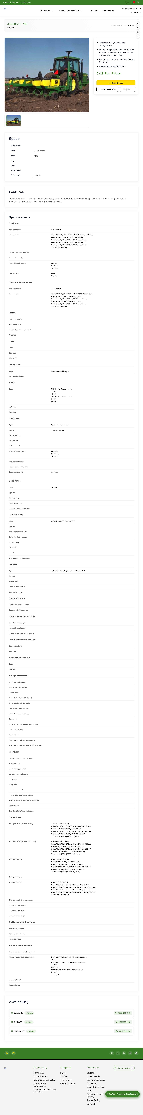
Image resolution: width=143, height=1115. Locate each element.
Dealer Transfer (68, 1083)
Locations (93, 10)
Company (107, 10)
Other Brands (93, 1076)
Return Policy (93, 1100)
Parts (62, 1073)
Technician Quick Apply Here (18, 2)
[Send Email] (13, 1053)
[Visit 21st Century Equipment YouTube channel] (111, 1053)
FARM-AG (119, 25)
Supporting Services (69, 10)
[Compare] (138, 32)
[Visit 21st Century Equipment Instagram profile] (130, 1053)
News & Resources (96, 1087)
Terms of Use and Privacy (95, 1095)
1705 (125, 25)
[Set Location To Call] (6, 1053)
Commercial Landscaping (40, 1084)
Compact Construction (45, 1080)
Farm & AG (39, 1073)
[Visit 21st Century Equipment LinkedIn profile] (124, 1053)
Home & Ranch (41, 1076)
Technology (66, 1080)
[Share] (138, 36)
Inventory (45, 10)
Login (89, 1090)
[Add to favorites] (138, 23)
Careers (90, 1073)
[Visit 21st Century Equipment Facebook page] (136, 1053)
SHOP (113, 25)
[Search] (138, 2)
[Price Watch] (138, 28)
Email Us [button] (137, 12)
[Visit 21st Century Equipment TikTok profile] (118, 1053)
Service (63, 1076)
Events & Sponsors (96, 1080)
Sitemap (91, 1104)
